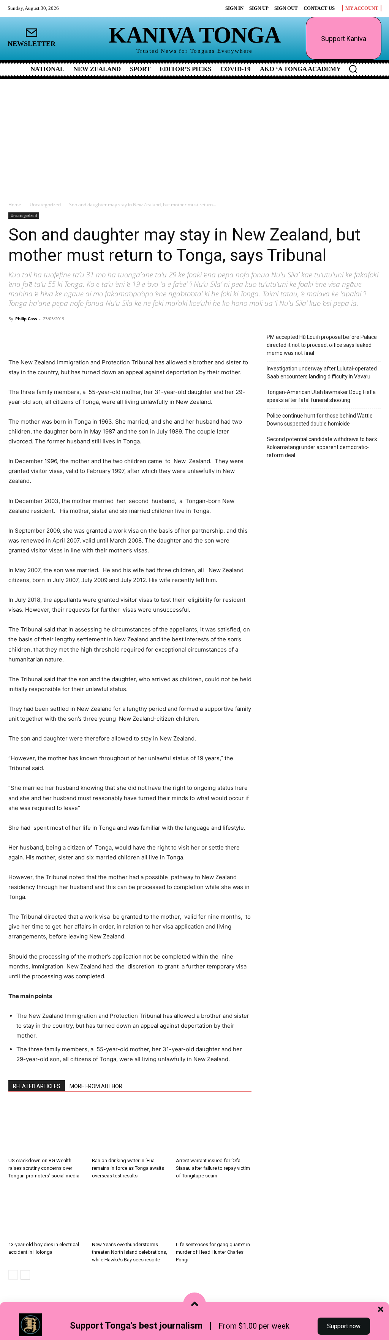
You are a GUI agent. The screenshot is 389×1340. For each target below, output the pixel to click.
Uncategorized (45, 204)
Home (14, 204)
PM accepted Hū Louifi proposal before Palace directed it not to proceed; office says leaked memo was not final (322, 345)
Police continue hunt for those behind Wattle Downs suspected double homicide (320, 420)
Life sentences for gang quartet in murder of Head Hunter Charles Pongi (213, 1252)
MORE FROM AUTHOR (96, 1086)
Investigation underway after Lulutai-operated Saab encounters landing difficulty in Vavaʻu (322, 372)
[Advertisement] (194, 136)
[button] (353, 69)
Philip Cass (26, 318)
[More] (98, 335)
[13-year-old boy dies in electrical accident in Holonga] (46, 1212)
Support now (344, 1326)
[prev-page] (13, 1275)
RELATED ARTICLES (36, 1086)
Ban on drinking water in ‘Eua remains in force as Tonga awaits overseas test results (128, 1168)
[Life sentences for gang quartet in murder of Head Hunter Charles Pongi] (213, 1212)
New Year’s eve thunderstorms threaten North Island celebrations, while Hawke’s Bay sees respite (129, 1252)
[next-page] (25, 1275)
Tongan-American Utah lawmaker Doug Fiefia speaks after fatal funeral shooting (321, 396)
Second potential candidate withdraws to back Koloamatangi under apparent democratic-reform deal (322, 447)
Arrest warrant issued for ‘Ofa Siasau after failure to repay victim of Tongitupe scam (213, 1168)
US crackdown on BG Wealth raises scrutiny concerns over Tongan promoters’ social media (43, 1168)
